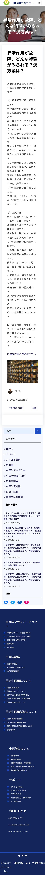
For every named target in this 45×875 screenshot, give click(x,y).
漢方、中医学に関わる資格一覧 (22, 766)
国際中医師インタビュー (16, 702)
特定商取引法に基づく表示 (21, 797)
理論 (34, 408)
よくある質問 (13, 459)
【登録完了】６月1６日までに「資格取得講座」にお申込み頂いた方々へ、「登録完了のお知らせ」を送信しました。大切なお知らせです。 (22, 578)
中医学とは (15, 755)
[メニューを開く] (39, 3)
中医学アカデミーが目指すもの (18, 633)
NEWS (9, 449)
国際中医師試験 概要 (14, 718)
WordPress (38, 862)
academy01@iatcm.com (18, 824)
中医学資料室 (13, 486)
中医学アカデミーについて (21, 624)
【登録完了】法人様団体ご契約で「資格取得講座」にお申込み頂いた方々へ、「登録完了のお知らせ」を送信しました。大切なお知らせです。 (22, 532)
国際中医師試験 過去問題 (16, 722)
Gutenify (18, 862)
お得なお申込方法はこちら (21, 354)
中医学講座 (12, 481)
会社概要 (10, 647)
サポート (11, 454)
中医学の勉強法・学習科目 (21, 763)
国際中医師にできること (16, 691)
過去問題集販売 (13, 671)
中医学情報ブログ (16, 408)
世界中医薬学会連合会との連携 (18, 636)
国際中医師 (12, 491)
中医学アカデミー (23, 3)
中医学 (9, 465)
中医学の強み (16, 759)
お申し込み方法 (16, 787)
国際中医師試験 (14, 497)
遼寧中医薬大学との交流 (16, 640)
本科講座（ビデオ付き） (16, 667)
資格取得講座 (12, 664)
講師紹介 (10, 643)
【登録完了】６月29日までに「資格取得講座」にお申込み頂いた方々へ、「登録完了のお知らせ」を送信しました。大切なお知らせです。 (22, 549)
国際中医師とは (13, 687)
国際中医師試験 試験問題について (20, 726)
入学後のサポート (17, 794)
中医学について (19, 748)
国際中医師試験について (21, 711)
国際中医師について (18, 680)
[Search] (38, 431)
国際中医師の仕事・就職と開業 (18, 698)
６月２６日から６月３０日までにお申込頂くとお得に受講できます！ (22, 564)
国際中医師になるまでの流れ (18, 695)
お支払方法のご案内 (18, 790)
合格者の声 (11, 729)
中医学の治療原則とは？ (20, 770)
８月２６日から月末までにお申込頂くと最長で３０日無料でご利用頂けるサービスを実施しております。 (22, 516)
